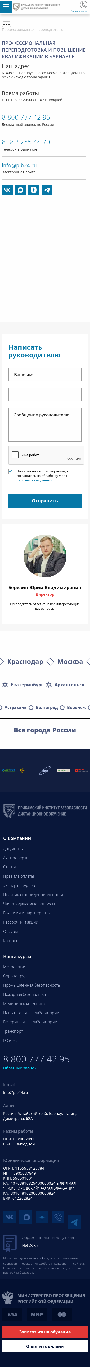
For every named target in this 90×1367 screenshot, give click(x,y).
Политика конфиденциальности (33, 894)
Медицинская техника (24, 1003)
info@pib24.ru (19, 165)
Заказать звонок (80, 11)
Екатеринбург (27, 684)
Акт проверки (16, 858)
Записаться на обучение (45, 1332)
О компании (17, 838)
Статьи (9, 867)
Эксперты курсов (19, 885)
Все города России (45, 730)
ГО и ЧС (10, 1040)
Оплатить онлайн (45, 1346)
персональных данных (34, 480)
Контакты (11, 940)
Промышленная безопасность (31, 985)
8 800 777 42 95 (84, 4)
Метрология (14, 967)
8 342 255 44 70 (26, 141)
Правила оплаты (18, 876)
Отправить (45, 501)
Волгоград (47, 707)
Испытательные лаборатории (31, 1013)
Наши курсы (17, 956)
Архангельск (69, 684)
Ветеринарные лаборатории (30, 1022)
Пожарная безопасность (26, 994)
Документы (13, 848)
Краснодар (25, 661)
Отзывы (10, 931)
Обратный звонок (19, 1067)
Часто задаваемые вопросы (29, 904)
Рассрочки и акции (20, 922)
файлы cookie (36, 1258)
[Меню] (6, 7)
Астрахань (16, 707)
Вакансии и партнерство (26, 913)
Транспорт (13, 1031)
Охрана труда (15, 976)
